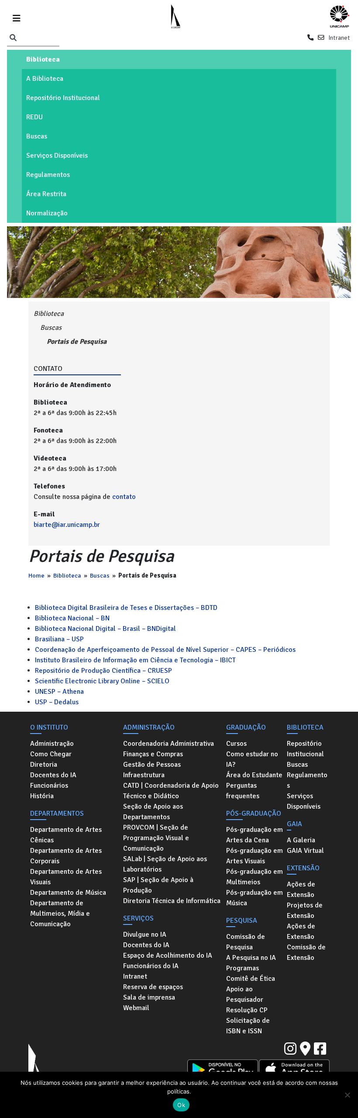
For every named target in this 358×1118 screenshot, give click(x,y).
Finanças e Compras (153, 754)
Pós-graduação (253, 813)
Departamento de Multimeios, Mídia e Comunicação (60, 913)
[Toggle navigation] (16, 16)
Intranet (339, 38)
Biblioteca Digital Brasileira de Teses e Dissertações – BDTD (126, 607)
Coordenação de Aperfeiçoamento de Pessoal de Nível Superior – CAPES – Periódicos (165, 649)
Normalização (47, 213)
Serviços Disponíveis (57, 155)
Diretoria (43, 764)
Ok (181, 1104)
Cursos (236, 743)
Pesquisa (241, 920)
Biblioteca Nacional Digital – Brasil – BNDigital (105, 628)
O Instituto (49, 727)
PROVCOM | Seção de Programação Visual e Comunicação (156, 838)
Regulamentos (48, 174)
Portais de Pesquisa (77, 341)
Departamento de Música (68, 892)
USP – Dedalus (57, 702)
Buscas (36, 136)
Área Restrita (46, 194)
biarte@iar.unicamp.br (67, 524)
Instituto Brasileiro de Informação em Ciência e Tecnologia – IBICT (135, 660)
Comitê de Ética (250, 978)
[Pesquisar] (13, 38)
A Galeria (301, 840)
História (42, 796)
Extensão (303, 868)
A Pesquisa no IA (251, 957)
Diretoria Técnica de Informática (171, 900)
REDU (34, 117)
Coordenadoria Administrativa (168, 743)
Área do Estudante (254, 775)
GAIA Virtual (305, 850)
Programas (242, 968)
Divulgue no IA (144, 934)
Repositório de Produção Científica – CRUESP (103, 670)
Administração (52, 743)
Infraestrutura (144, 775)
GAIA (294, 824)
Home (36, 575)
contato (124, 496)
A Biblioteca (44, 78)
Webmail (136, 1008)
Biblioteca (43, 59)
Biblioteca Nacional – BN (72, 618)
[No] (347, 1094)
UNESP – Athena (59, 691)
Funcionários (49, 785)
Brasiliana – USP (59, 639)
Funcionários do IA (151, 966)
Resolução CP (247, 1010)
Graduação (246, 727)
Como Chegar (51, 754)
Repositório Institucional (63, 97)
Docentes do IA (53, 775)
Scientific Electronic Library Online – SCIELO (102, 681)
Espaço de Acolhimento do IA (167, 955)
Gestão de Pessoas (152, 764)
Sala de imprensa (149, 997)
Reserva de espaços (153, 987)
